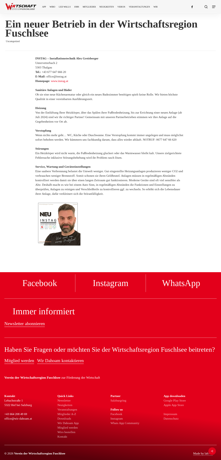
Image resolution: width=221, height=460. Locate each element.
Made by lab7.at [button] (203, 453)
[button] (214, 6)
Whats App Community (124, 423)
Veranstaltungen (67, 409)
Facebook (116, 414)
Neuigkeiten (64, 405)
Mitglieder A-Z (66, 414)
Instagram (116, 418)
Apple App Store (174, 405)
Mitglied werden (67, 427)
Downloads (64, 418)
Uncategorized (13, 41)
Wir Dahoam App (68, 423)
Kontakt (62, 436)
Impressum (170, 414)
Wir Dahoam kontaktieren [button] (60, 360)
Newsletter (64, 400)
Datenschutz (171, 418)
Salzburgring (118, 400)
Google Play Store (175, 400)
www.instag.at (59, 81)
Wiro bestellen (66, 432)
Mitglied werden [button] (19, 360)
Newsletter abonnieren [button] (24, 323)
